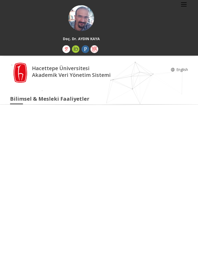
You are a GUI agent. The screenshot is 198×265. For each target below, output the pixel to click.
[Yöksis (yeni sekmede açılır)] (94, 49)
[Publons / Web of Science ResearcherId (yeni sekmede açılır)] (85, 49)
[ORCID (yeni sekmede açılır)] (75, 49)
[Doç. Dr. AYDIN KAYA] (81, 18)
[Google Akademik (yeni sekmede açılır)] (66, 49)
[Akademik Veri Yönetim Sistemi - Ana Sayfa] (21, 72)
